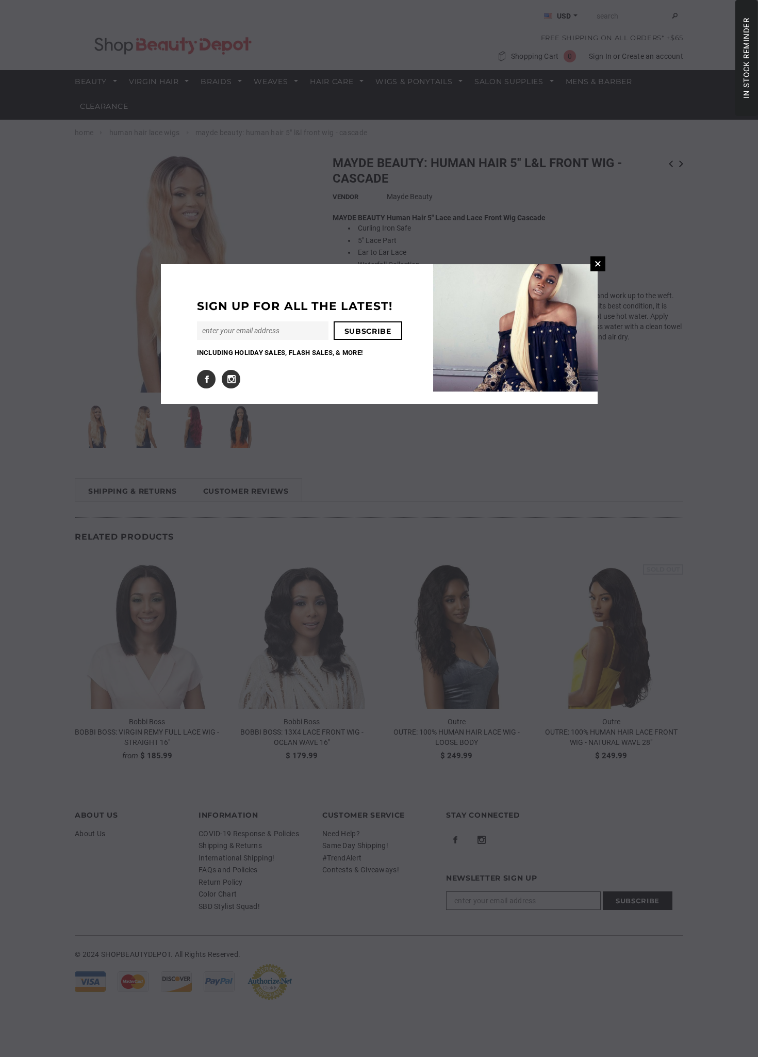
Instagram (231, 379)
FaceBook (206, 379)
